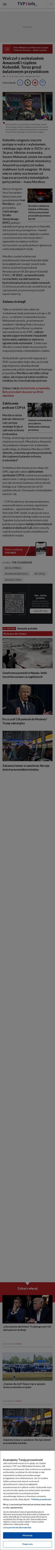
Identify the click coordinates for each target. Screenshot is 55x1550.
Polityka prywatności (41, 1499)
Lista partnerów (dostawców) (17, 1527)
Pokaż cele (27, 1544)
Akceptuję (27, 1535)
